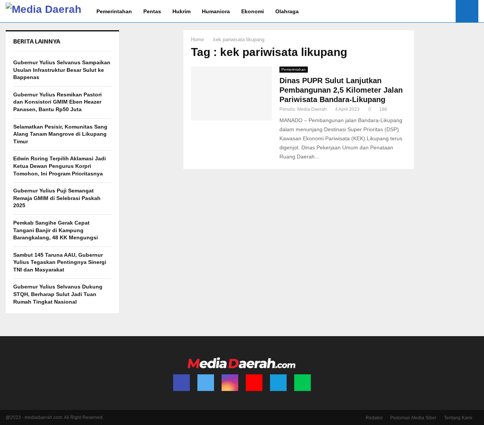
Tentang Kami (458, 417)
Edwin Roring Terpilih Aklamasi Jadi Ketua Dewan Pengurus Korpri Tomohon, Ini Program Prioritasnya (59, 165)
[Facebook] (181, 382)
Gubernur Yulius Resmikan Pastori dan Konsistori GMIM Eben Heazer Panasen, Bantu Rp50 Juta (57, 102)
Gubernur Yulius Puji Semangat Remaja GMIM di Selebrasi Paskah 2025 (57, 198)
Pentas (152, 11)
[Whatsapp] (302, 382)
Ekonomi (252, 11)
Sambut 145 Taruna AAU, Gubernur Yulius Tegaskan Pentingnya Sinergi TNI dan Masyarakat (59, 262)
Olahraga (287, 11)
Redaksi (374, 417)
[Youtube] (254, 382)
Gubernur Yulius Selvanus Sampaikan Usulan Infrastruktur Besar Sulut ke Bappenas (61, 69)
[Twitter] (205, 382)
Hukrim (181, 11)
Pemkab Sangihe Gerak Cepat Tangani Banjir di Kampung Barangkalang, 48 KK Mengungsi (55, 230)
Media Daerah (312, 109)
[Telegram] (278, 382)
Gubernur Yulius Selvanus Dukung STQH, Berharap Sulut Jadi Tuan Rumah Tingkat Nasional (57, 294)
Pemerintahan (114, 11)
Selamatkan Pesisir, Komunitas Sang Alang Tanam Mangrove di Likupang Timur (60, 134)
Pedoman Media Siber (413, 417)
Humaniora (216, 11)
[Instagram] (230, 382)
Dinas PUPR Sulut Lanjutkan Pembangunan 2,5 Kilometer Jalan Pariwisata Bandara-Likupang (341, 90)
